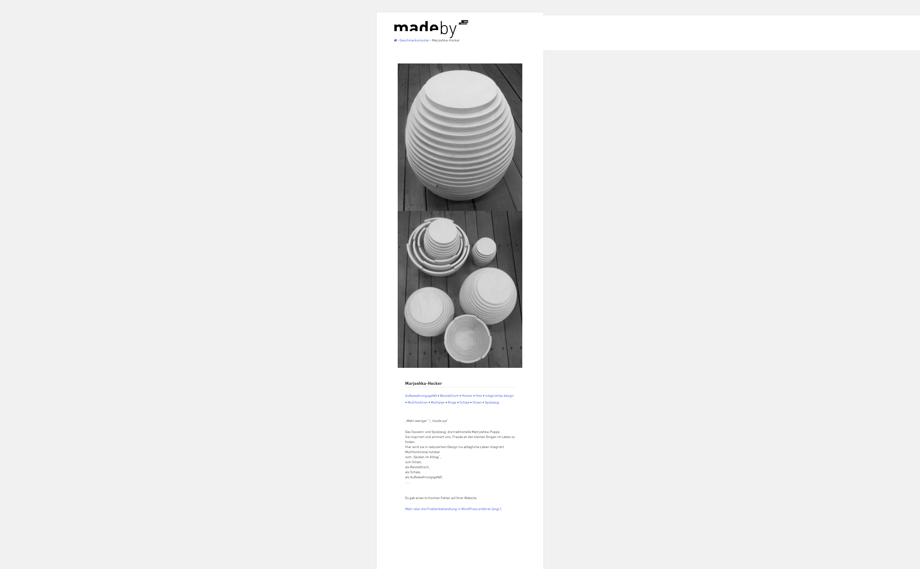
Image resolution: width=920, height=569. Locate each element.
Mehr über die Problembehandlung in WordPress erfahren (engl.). (453, 509)
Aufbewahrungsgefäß (421, 395)
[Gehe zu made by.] (395, 40)
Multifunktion (418, 402)
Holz (479, 395)
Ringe (452, 402)
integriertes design (499, 395)
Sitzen (477, 402)
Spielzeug (492, 402)
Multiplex (438, 402)
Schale (464, 402)
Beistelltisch (449, 395)
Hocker (467, 395)
